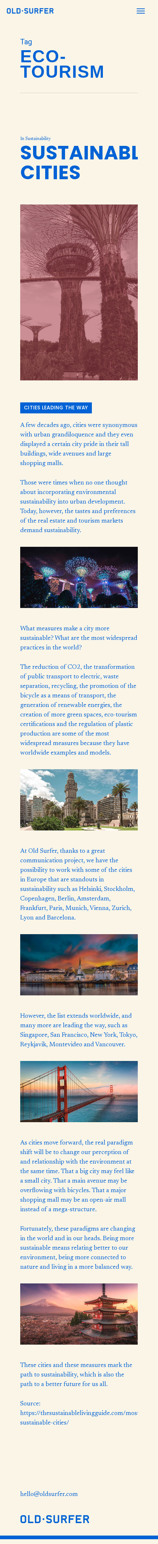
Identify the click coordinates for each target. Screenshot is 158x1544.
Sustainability (38, 139)
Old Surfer (42, 851)
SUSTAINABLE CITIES (85, 162)
